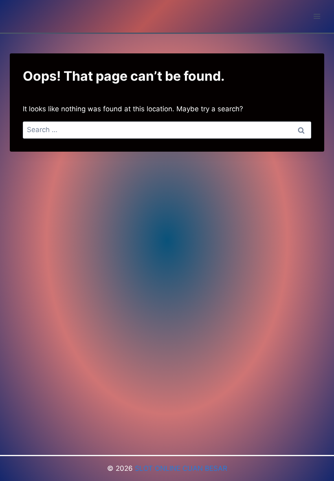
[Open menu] (316, 16)
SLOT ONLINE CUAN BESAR (181, 468)
